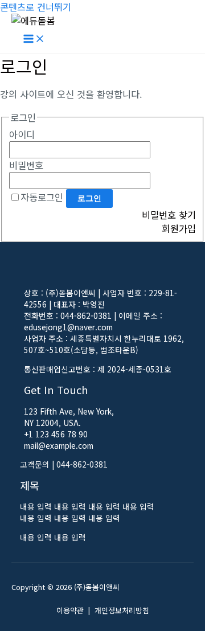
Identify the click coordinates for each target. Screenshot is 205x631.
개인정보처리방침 (122, 610)
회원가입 (179, 228)
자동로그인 (41, 197)
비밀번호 (26, 165)
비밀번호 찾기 (169, 215)
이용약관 (70, 610)
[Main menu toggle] (34, 39)
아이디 (22, 134)
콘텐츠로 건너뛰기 (35, 7)
